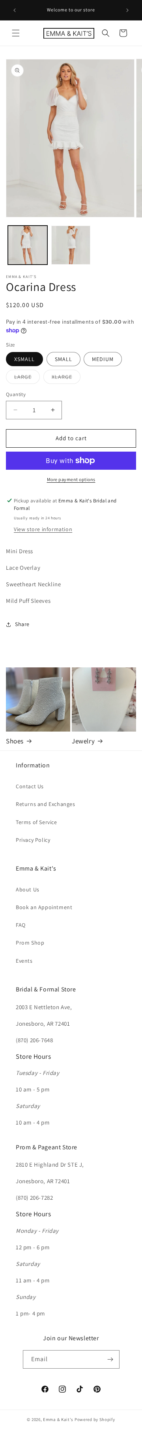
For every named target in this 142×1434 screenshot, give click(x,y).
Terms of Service (36, 822)
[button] (15, 33)
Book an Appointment (44, 907)
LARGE (27, 378)
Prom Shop (30, 942)
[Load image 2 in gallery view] (71, 245)
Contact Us (30, 786)
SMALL (63, 359)
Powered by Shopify (95, 1419)
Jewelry (83, 741)
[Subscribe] (110, 1359)
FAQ (21, 924)
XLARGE (66, 378)
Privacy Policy (33, 839)
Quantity (16, 394)
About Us (27, 889)
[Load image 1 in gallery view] (27, 245)
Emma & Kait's (58, 1419)
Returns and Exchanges (45, 804)
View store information (43, 529)
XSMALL (24, 359)
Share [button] (22, 624)
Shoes (15, 741)
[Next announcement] (127, 10)
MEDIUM (103, 359)
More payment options (71, 479)
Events (24, 960)
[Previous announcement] (14, 10)
